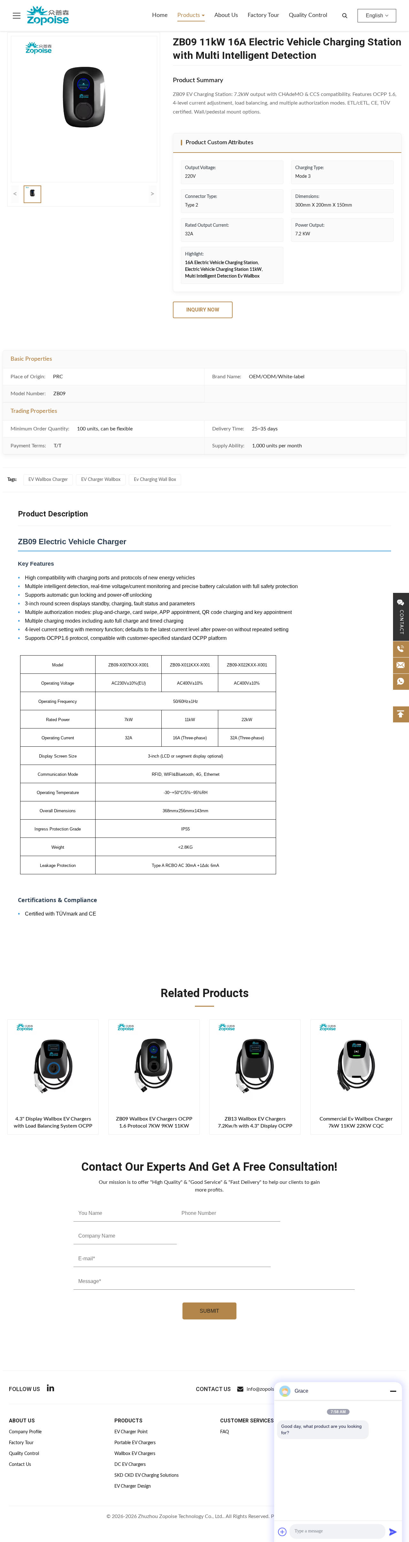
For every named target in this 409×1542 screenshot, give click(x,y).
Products (189, 15)
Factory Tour (263, 15)
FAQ (224, 1432)
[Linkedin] (50, 1389)
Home (160, 15)
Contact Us (20, 1464)
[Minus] (393, 1391)
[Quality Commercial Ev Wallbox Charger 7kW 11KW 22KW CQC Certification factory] (356, 1065)
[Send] (393, 1532)
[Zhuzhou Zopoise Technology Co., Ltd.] (48, 15)
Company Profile (25, 1432)
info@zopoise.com (267, 1389)
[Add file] (282, 1532)
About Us (226, 15)
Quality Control (308, 15)
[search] (344, 16)
